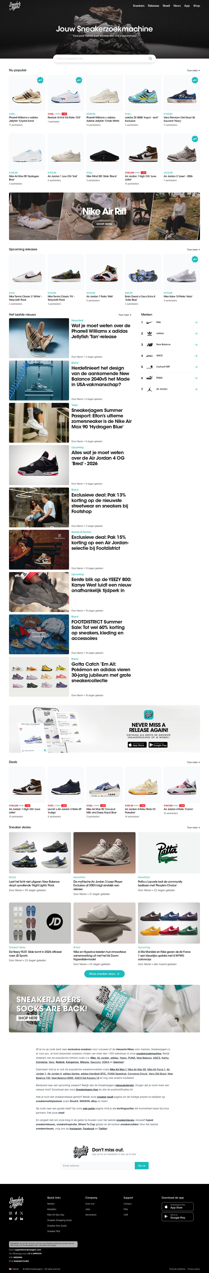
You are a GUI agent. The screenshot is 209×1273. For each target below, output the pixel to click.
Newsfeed (79, 877)
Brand (12, 877)
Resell (166, 6)
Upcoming (144, 947)
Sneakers (138, 6)
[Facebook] (16, 1213)
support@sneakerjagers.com (28, 1250)
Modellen (51, 1209)
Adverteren (91, 1214)
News (177, 6)
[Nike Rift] (104, 216)
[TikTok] (16, 1218)
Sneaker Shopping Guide (59, 1220)
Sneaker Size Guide (57, 1225)
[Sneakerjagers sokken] (104, 1008)
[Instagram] (10, 1213)
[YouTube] (10, 1218)
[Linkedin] (21, 1218)
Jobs (87, 1209)
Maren (18, 890)
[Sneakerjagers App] (104, 729)
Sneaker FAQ (53, 1231)
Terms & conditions (177, 1269)
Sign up (142, 1165)
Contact (128, 1203)
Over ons (89, 1203)
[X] (21, 1213)
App (187, 6)
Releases (153, 6)
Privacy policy (194, 1269)
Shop (196, 6)
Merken (51, 1203)
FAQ (126, 1209)
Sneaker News (17, 947)
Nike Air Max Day (55, 1214)
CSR (126, 1214)
